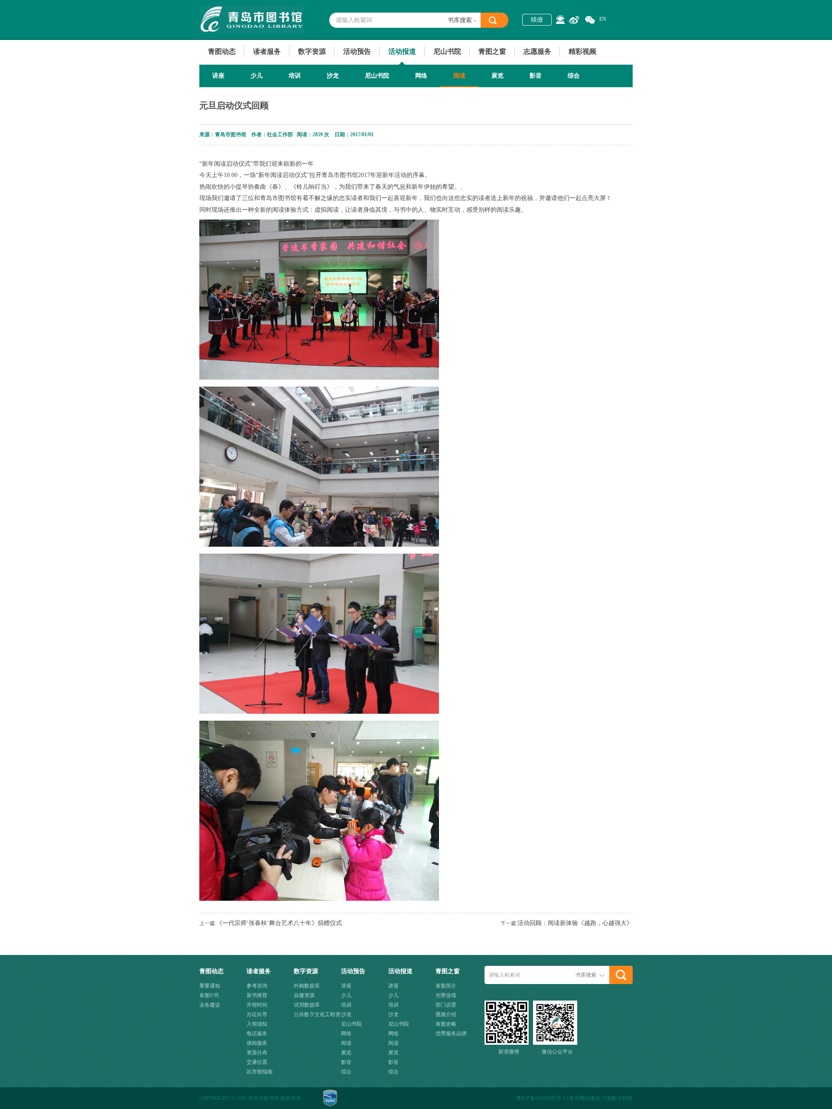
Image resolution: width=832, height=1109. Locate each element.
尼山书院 (447, 51)
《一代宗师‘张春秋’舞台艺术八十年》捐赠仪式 (279, 923)
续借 (537, 19)
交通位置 (257, 1062)
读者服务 (267, 51)
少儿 (256, 75)
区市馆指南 (260, 1072)
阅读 (459, 75)
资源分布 (257, 1053)
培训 (295, 75)
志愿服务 (537, 51)
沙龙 (333, 75)
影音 (536, 75)
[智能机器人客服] (560, 19)
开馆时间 (257, 1005)
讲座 (218, 75)
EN (602, 19)
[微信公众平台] (590, 20)
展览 (497, 75)
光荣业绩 (446, 995)
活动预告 (357, 51)
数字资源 (312, 51)
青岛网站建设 (584, 1098)
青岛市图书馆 (251, 19)
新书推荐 (257, 995)
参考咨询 (257, 986)
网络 (421, 75)
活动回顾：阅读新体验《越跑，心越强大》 (575, 923)
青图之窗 (492, 51)
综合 (574, 75)
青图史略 (446, 1024)
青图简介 (446, 986)
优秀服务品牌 (451, 1033)
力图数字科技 (617, 1098)
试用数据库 (307, 1005)
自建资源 (304, 995)
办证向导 (257, 1014)
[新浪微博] (574, 20)
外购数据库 (307, 986)
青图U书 (209, 995)
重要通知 (209, 986)
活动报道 (402, 51)
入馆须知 (257, 1024)
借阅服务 (257, 1043)
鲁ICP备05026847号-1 (541, 1098)
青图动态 (222, 51)
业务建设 (209, 1005)
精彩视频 (582, 51)
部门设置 (446, 1005)
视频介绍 (446, 1014)
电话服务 (257, 1033)
